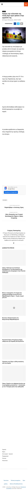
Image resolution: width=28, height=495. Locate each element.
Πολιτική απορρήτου (15, 480)
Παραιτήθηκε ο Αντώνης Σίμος (14, 207)
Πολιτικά (4, 458)
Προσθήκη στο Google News (11, 192)
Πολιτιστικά (4, 460)
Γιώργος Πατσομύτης (9, 19)
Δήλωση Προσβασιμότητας (16, 483)
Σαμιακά (4, 11)
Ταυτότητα (6, 480)
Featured (5, 200)
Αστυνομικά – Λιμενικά (7, 453)
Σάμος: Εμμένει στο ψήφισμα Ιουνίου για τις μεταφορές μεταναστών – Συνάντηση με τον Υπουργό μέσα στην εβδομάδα (13, 385)
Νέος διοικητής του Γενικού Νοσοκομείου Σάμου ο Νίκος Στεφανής (14, 216)
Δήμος (3, 451)
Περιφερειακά (5, 456)
